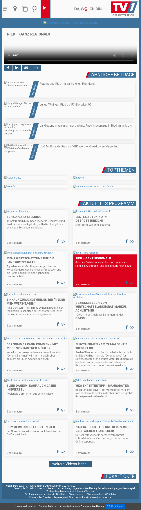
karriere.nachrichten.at (42, 494)
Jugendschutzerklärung (84, 488)
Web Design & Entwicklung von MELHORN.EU (52, 486)
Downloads (19, 488)
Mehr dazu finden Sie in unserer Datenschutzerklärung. (76, 506)
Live (45, 9)
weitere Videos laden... (70, 464)
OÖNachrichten (76, 494)
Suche (35, 9)
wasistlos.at (81, 497)
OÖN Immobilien (94, 494)
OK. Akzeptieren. (115, 506)
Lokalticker (120, 476)
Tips (71, 497)
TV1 (27, 494)
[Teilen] (26, 68)
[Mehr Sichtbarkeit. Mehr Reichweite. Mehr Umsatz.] (71, 23)
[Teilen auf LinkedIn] (16, 68)
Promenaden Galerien (40, 497)
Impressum (41, 488)
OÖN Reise (110, 494)
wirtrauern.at (105, 497)
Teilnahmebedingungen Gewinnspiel (116, 488)
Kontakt (30, 488)
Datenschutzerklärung (59, 488)
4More (93, 497)
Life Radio (61, 494)
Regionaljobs (60, 497)
